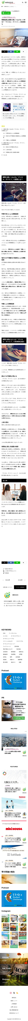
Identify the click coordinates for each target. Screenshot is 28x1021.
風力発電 (5, 662)
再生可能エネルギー (8, 649)
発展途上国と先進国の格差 (12, 152)
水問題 (20, 654)
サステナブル (19, 641)
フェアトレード (7, 646)
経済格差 (18, 657)
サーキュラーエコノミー (9, 643)
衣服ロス (12, 659)
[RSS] (17, 993)
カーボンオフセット (16, 636)
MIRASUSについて (14, 1013)
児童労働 (16, 646)
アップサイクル (13, 633)
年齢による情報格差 (11, 140)
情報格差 (7, 573)
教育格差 (13, 651)
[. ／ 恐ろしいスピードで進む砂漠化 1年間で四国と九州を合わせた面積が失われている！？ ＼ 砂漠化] (14, 935)
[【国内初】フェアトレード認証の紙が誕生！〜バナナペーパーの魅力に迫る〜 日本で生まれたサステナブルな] (22, 918)
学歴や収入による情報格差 (12, 133)
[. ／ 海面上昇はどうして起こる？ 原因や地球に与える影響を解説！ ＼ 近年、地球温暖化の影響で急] (5, 935)
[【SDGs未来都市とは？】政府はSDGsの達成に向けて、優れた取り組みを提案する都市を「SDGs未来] (22, 944)
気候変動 (13, 654)
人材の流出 (9, 149)
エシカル (5, 636)
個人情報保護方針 (14, 1010)
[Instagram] (11, 993)
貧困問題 (20, 659)
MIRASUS (10, 568)
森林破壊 (5, 654)
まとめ (5, 155)
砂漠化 (4, 657)
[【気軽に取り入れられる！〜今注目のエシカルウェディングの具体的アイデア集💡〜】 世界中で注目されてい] (5, 927)
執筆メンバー (14, 1000)
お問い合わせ (14, 1007)
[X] (14, 993)
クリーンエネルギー (8, 641)
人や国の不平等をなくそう (10, 570)
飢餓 (20, 662)
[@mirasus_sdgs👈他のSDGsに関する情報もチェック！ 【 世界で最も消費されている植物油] (5, 918)
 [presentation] (25, 731)
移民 (11, 657)
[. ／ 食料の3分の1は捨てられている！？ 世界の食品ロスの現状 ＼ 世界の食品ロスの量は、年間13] (5, 944)
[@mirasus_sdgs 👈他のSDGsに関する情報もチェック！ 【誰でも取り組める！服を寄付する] (14, 918)
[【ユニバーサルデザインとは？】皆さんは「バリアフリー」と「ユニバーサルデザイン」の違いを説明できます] (14, 944)
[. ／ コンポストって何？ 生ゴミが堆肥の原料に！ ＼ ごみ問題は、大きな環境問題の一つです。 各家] (22, 927)
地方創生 (18, 649)
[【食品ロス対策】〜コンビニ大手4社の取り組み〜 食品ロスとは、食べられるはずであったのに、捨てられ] (22, 935)
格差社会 (21, 651)
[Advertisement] (14, 166)
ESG (4, 633)
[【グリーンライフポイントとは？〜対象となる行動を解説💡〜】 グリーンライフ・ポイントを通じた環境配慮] (14, 927)
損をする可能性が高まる (12, 147)
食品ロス (13, 662)
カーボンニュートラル (8, 638)
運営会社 (14, 997)
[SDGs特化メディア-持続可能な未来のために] (8, 2)
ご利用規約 (14, 1003)
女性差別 (5, 651)
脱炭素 (4, 659)
